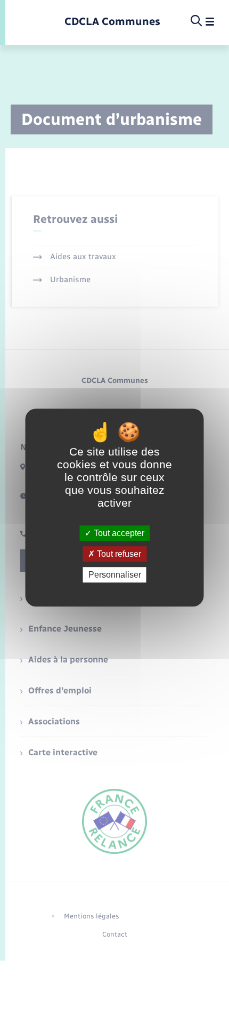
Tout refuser (118, 553)
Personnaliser (114, 574)
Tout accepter (118, 533)
